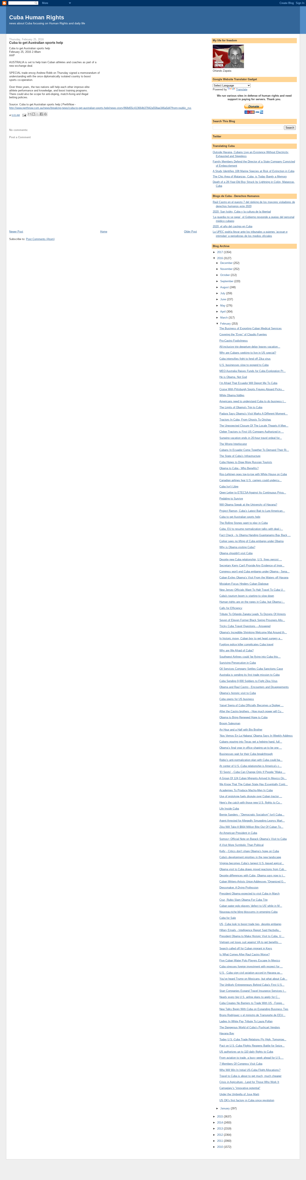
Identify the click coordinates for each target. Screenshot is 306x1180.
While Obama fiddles (231, 395)
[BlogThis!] (33, 114)
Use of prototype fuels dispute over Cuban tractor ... (250, 796)
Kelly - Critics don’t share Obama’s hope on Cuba (249, 851)
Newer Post (16, 231)
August (225, 287)
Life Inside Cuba (229, 808)
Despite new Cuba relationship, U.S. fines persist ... (250, 559)
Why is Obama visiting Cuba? (237, 547)
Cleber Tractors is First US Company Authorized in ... (251, 431)
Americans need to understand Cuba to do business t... (252, 401)
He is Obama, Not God (233, 377)
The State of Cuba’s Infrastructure (239, 456)
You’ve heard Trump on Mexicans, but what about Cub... (253, 978)
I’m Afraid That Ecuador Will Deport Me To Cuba (248, 383)
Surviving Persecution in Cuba (237, 662)
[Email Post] (24, 115)
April (223, 311)
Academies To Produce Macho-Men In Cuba (246, 790)
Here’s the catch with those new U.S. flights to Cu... (250, 802)
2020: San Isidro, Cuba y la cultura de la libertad (242, 211)
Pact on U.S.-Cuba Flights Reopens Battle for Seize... (252, 1045)
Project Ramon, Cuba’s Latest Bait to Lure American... (252, 510)
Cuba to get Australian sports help (239, 516)
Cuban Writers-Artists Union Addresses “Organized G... (252, 881)
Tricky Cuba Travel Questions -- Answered (244, 626)
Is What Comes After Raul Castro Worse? (244, 954)
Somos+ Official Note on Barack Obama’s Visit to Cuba (253, 838)
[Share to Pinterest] (45, 114)
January (225, 1108)
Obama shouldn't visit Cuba (236, 553)
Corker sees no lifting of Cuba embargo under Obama (251, 541)
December (226, 263)
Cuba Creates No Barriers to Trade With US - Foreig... (251, 1003)
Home (103, 231)
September (227, 281)
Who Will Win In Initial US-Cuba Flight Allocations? (249, 1070)
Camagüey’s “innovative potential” (239, 1088)
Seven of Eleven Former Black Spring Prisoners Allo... (252, 620)
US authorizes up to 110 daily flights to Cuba (246, 1051)
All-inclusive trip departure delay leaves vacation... (249, 346)
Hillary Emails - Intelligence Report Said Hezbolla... (250, 930)
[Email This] (29, 114)
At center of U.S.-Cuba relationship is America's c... (250, 766)
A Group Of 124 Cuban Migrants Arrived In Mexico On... (253, 778)
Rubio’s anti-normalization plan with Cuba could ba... (250, 760)
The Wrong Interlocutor (233, 443)
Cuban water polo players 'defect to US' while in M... (250, 905)
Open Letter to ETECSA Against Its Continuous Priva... (252, 492)
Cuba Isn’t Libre (228, 486)
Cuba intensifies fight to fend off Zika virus (245, 358)
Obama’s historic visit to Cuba (237, 693)
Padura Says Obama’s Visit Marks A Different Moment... (253, 413)
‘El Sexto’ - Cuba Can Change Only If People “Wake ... (252, 772)
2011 (220, 1140)
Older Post (190, 231)
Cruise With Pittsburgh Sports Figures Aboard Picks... (251, 389)
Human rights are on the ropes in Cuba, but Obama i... (252, 601)
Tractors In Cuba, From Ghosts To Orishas (245, 419)
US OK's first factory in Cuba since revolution (246, 1100)
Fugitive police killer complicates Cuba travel (246, 644)
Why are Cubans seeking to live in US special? (247, 352)
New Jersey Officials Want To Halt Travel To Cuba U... (252, 589)
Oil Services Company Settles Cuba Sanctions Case (251, 668)
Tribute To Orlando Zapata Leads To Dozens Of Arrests (252, 614)
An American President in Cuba (238, 832)
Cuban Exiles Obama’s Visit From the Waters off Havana (253, 577)
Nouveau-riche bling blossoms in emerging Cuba (248, 911)
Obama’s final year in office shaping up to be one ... (250, 747)
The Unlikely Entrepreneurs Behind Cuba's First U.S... (251, 984)
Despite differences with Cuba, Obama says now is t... (252, 875)
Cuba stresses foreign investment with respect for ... (251, 966)
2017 (220, 252)
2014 (220, 1122)
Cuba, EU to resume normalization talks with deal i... (251, 528)
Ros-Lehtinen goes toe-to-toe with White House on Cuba (253, 474)
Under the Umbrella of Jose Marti (239, 1094)
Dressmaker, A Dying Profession (238, 887)
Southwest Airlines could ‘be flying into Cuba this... (250, 656)
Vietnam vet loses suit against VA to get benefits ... (250, 942)
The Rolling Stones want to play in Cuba (243, 522)
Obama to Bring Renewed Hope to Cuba (243, 717)
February (226, 323)
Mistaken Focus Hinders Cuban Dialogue (244, 583)
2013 (220, 1128)
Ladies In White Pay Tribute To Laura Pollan (245, 1021)
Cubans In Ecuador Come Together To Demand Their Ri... (254, 450)
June (223, 299)
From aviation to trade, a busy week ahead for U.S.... (251, 1057)
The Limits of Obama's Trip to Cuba (240, 407)
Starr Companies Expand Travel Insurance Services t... (252, 990)
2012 (220, 1134)
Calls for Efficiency (230, 608)
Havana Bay (226, 1033)
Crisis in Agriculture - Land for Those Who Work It (249, 1082)
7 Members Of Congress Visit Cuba (240, 1063)
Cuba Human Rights (36, 17)
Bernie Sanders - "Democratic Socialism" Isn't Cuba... (251, 814)
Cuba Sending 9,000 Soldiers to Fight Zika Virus (248, 681)
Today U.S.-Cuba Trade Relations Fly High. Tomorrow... (252, 1039)
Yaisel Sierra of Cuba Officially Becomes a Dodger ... (251, 705)
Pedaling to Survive (231, 498)
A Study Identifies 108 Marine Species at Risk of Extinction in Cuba (253, 171)
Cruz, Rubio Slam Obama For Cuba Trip (243, 899)
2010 (220, 1146)
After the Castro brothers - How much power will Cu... (251, 711)
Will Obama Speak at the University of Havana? (248, 504)
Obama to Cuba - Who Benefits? (239, 468)
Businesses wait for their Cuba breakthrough (246, 753)
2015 (220, 1116)
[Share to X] (37, 114)
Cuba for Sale (227, 917)
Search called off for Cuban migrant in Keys (245, 948)
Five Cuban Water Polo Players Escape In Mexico (249, 960)
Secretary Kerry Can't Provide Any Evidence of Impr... (251, 565)
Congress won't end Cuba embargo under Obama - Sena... (254, 571)
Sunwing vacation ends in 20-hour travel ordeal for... (250, 437)
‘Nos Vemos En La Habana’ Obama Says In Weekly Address (256, 735)
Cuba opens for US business (236, 699)
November (226, 269)
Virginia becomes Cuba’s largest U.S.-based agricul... (251, 863)
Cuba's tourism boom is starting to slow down (246, 595)
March (224, 317)
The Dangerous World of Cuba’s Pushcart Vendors (249, 1027)
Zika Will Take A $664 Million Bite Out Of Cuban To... (251, 826)
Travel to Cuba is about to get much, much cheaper (250, 1076)
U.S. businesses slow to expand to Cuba (244, 365)
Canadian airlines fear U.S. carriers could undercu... (250, 480)
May (223, 305)
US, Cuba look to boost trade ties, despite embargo (250, 924)
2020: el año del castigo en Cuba (232, 226)
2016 (220, 258)
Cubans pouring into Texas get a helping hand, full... (250, 741)
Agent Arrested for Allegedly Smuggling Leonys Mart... (252, 820)
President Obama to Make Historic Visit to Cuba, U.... (251, 936)
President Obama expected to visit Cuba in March (249, 893)
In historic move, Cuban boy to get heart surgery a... (250, 638)
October (225, 275)
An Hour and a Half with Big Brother (240, 729)
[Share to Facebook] (41, 114)
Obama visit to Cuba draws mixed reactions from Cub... (252, 869)
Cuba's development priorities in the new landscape (250, 857)
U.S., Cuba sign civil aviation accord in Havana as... (250, 972)
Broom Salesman (229, 723)
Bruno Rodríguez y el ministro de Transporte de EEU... (252, 1015)
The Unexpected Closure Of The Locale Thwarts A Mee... (253, 425)
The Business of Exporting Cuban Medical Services (250, 328)
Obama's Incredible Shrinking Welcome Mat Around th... (253, 632)
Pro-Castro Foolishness (233, 340)
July (223, 293)
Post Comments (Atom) (40, 239)
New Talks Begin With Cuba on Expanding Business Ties (253, 1009)
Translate (241, 89)
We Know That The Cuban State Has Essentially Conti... (253, 784)
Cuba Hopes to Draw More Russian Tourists (245, 462)
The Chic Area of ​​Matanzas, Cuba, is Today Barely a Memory (250, 176)
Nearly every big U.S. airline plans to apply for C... (249, 997)
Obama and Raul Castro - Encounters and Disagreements (254, 687)
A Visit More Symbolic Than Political (241, 845)
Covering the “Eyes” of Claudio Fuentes (243, 334)
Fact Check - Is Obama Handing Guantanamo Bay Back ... (255, 535)
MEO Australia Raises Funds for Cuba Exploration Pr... (252, 371)
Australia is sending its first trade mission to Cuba (249, 674)
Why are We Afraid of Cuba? (236, 650)
